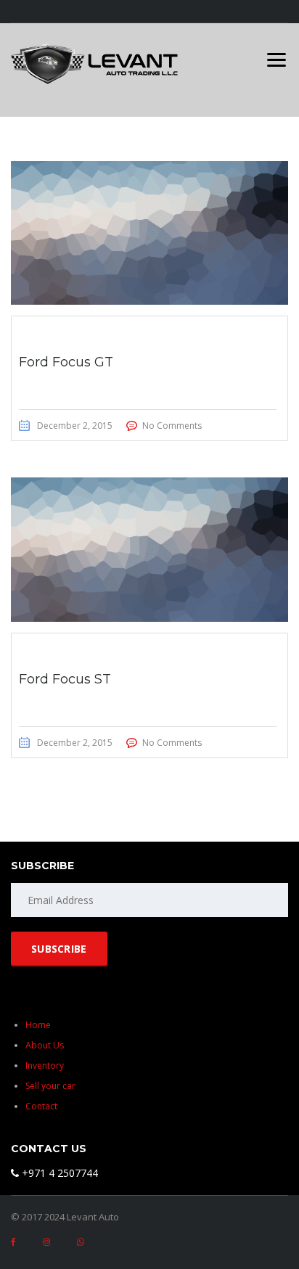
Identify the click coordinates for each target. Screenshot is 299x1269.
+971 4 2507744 (58, 1173)
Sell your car (50, 1086)
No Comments (172, 425)
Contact (41, 1106)
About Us (44, 1045)
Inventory (44, 1065)
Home (38, 1025)
